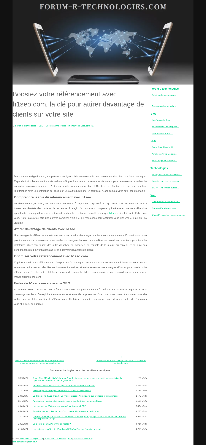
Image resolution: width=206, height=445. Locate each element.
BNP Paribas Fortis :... (162, 133)
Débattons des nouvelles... (164, 106)
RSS (70, 438)
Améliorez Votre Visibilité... (164, 154)
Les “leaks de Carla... (162, 120)
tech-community (20, 442)
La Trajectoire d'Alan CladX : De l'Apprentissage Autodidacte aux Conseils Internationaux (75, 396)
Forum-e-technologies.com (31, 438)
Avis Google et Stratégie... (164, 160)
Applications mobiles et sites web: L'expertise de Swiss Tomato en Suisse (68, 401)
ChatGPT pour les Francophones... (168, 215)
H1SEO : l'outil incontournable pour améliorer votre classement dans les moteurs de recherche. (39, 362)
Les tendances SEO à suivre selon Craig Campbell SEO (59, 406)
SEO (41, 126)
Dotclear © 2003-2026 (82, 438)
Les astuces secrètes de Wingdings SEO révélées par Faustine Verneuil (67, 429)
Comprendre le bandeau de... (166, 201)
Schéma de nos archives (164, 95)
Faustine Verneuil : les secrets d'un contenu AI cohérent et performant (66, 411)
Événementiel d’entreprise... (165, 126)
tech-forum (33, 442)
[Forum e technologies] (103, 42)
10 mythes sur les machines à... (167, 174)
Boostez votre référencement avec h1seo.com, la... (70, 126)
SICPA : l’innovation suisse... (165, 187)
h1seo (112, 213)
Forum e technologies (25, 126)
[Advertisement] (80, 150)
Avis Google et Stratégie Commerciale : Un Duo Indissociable (62, 391)
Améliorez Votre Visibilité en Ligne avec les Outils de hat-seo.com (64, 385)
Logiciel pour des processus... (166, 181)
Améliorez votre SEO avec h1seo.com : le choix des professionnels (121, 362)
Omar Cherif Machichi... (163, 147)
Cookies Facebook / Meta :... (165, 208)
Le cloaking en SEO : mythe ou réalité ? (52, 424)
